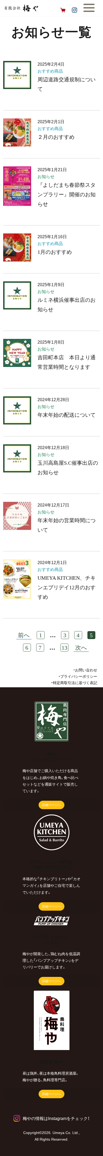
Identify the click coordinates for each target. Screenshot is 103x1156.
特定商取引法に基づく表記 (75, 683)
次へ (81, 647)
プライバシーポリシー (78, 676)
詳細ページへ (51, 805)
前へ (24, 635)
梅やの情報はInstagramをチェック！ (56, 1118)
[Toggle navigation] (93, 10)
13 (64, 647)
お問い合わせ (86, 670)
